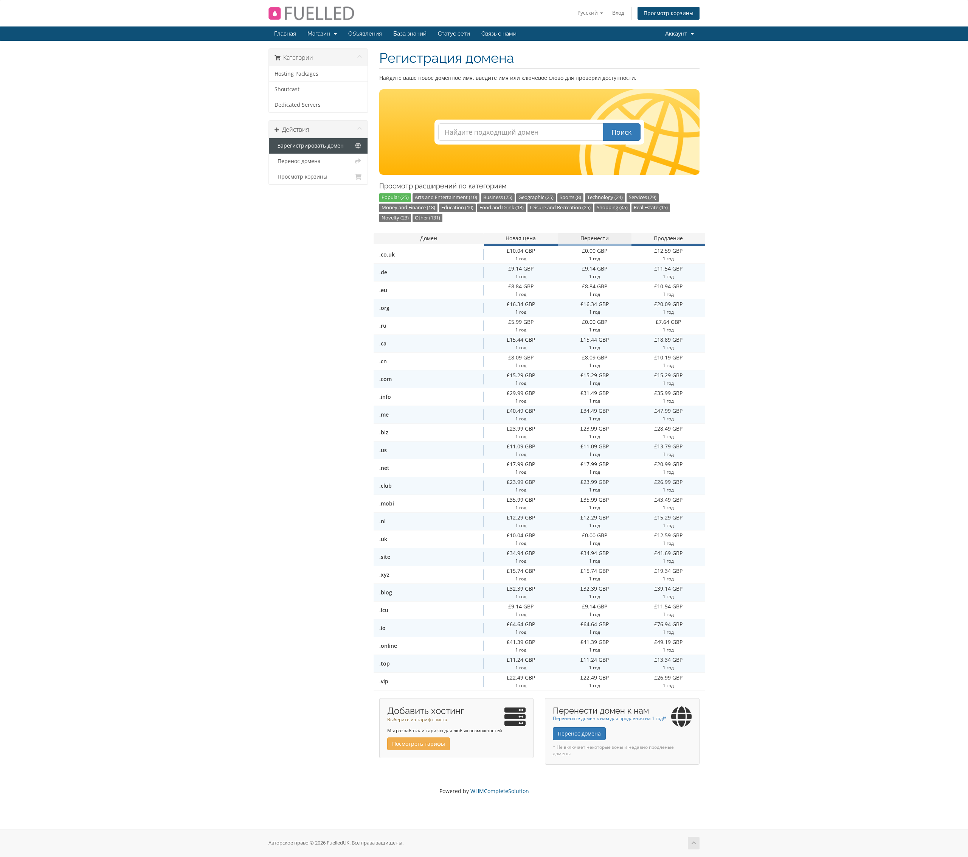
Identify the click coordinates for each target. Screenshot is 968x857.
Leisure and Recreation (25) (560, 207)
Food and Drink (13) (501, 207)
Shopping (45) (612, 207)
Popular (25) (395, 197)
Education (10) (457, 207)
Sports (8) (570, 197)
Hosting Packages (296, 73)
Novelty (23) (395, 218)
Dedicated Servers (298, 104)
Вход (618, 12)
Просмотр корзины (668, 13)
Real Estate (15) (651, 207)
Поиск (621, 132)
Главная (285, 33)
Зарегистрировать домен (309, 145)
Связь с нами (499, 33)
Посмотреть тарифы (418, 743)
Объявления (365, 33)
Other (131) (427, 218)
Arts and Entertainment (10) (446, 197)
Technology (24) (605, 197)
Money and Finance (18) (408, 207)
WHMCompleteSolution (499, 791)
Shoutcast (287, 89)
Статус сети (454, 33)
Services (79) (642, 197)
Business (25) (497, 197)
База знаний (410, 33)
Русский (588, 12)
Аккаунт (677, 33)
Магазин (320, 33)
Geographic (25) (536, 197)
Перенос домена (298, 161)
